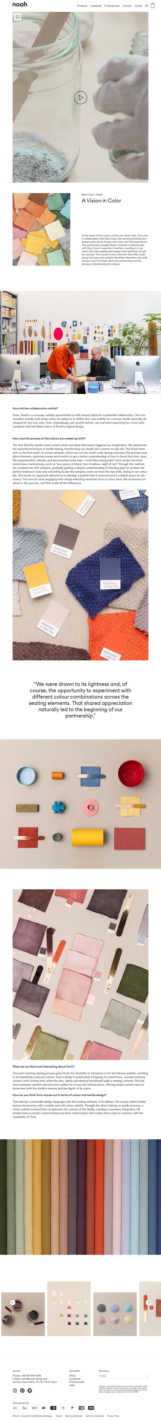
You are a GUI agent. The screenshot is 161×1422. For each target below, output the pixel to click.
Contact (127, 5)
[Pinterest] (22, 1392)
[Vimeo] (29, 1392)
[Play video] (80, 97)
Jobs (72, 1385)
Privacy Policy (113, 1416)
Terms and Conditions (95, 1416)
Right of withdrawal (73, 1416)
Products (82, 5)
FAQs (72, 1375)
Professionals (111, 5)
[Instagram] (15, 1392)
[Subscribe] (146, 1376)
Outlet (138, 5)
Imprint (59, 1416)
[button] (12, 1302)
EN (146, 5)
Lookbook (96, 5)
